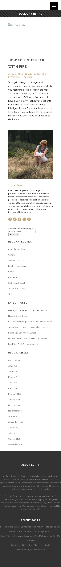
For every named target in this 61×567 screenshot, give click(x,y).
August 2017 (13, 428)
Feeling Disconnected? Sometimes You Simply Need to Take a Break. (30, 527)
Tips (10, 294)
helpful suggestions (17, 266)
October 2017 (14, 416)
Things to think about (17, 288)
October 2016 (14, 439)
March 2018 (13, 388)
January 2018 (14, 399)
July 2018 (12, 366)
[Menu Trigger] (54, 6)
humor (11, 272)
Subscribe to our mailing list (21, 228)
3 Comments (15, 76)
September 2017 (15, 422)
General (11, 255)
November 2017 (15, 411)
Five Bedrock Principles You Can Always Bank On (30, 321)
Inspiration (12, 277)
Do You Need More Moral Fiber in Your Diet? (27, 338)
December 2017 (15, 405)
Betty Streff (42, 74)
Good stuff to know (16, 260)
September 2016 (15, 444)
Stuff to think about (16, 283)
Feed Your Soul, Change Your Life (23, 344)
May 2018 (12, 377)
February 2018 (14, 394)
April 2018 (13, 383)
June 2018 (13, 371)
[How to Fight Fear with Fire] (30, 38)
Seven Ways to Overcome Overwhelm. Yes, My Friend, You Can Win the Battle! (30, 538)
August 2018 (14, 360)
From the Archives (16, 249)
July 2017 (12, 433)
